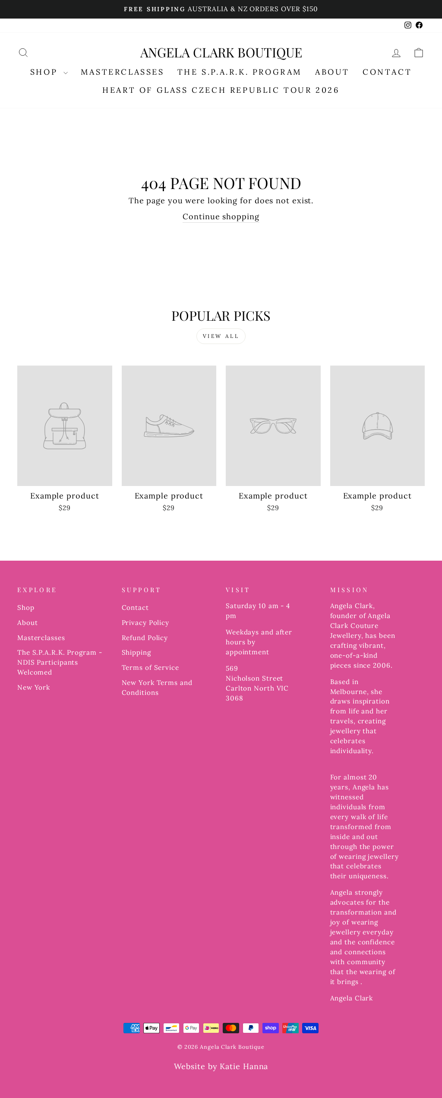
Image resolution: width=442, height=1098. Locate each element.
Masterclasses (41, 638)
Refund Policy (145, 638)
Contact (135, 607)
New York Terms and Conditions (157, 687)
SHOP (45, 72)
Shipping (136, 652)
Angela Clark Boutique (221, 52)
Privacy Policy (146, 622)
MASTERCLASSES (122, 72)
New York (33, 687)
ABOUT (332, 72)
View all (221, 336)
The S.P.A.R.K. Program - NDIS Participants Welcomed (59, 662)
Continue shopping (221, 216)
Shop (26, 607)
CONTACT (387, 72)
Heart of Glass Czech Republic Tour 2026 (220, 90)
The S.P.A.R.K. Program (239, 72)
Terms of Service (150, 667)
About (27, 622)
